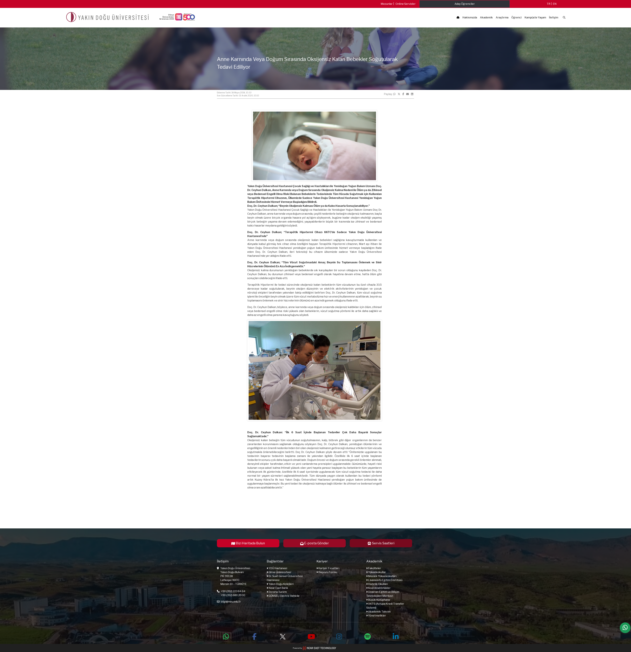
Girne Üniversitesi (279, 572)
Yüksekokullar (377, 572)
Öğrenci (516, 17)
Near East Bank (278, 588)
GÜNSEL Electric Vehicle (283, 595)
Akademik (486, 17)
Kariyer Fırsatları (328, 568)
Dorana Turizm (277, 591)
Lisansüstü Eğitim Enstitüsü (385, 580)
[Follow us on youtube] (311, 636)
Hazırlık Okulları (378, 584)
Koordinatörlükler (379, 588)
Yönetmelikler (377, 615)
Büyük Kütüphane (379, 599)
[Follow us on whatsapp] (226, 636)
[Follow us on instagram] (339, 636)
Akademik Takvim (379, 611)
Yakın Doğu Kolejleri (280, 584)
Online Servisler (406, 3)
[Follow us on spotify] (367, 636)
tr (548, 3)
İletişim (553, 17)
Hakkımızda (469, 17)
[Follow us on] (282, 636)
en (555, 3)
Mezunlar (387, 3)
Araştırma (502, 17)
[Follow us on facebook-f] (254, 636)
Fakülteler (374, 568)
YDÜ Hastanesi (277, 568)
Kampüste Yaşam (535, 17)
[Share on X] (399, 94)
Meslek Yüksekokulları (382, 576)
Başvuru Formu (327, 572)
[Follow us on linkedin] (395, 636)
